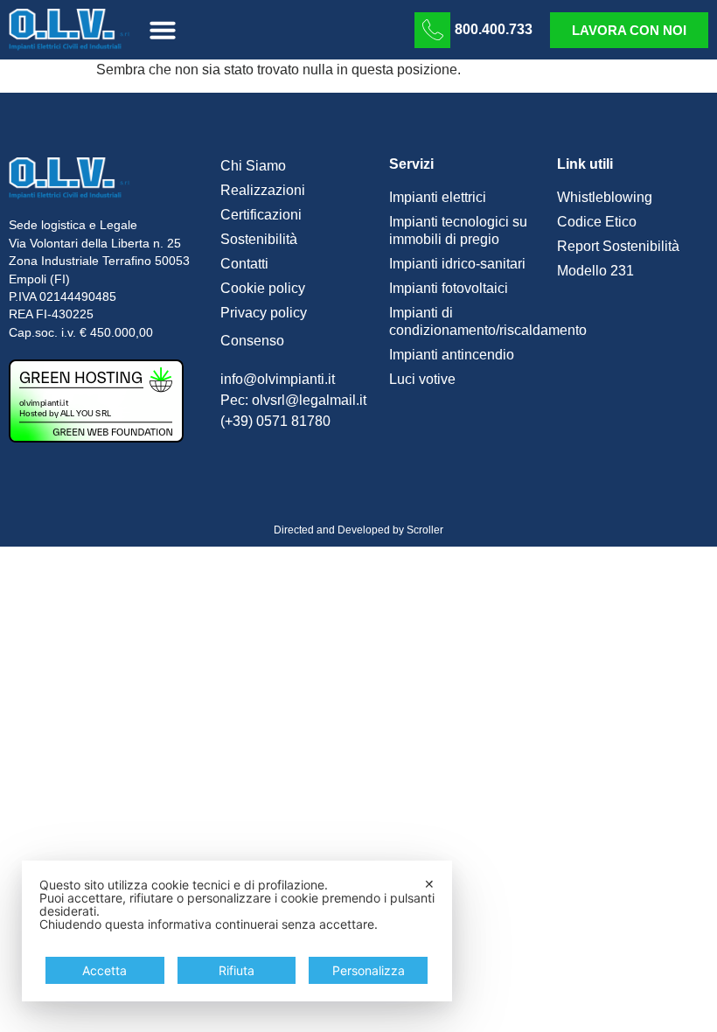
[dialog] (237, 931)
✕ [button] (429, 883)
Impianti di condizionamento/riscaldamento (464, 321)
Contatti (244, 263)
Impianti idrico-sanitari (457, 263)
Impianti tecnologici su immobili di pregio (458, 230)
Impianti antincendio (451, 354)
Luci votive (422, 379)
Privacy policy (263, 312)
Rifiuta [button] (236, 970)
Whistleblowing (604, 197)
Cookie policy (262, 288)
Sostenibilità (258, 239)
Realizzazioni (262, 190)
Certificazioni (261, 214)
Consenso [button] (252, 340)
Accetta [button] (104, 970)
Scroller (425, 530)
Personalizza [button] (368, 970)
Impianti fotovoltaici (448, 288)
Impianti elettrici (437, 197)
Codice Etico (597, 221)
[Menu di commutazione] (163, 30)
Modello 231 (595, 270)
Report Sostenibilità (618, 246)
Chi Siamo (253, 165)
